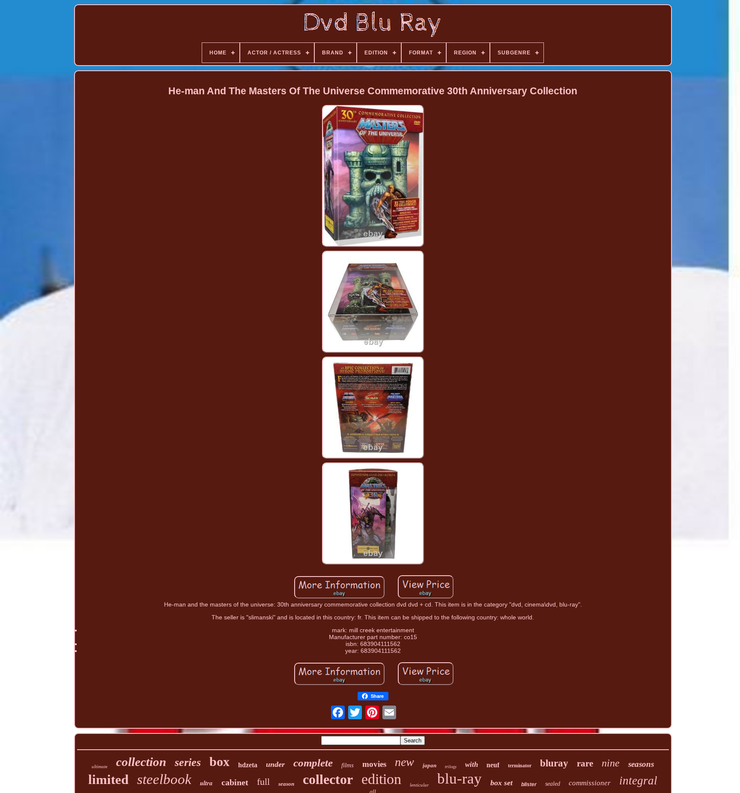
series (188, 762)
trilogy (451, 766)
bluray (554, 763)
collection (141, 762)
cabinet (234, 782)
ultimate (99, 766)
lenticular (419, 784)
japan (429, 765)
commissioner (590, 783)
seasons (641, 764)
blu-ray (459, 778)
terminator (519, 766)
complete (313, 763)
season (286, 784)
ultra (206, 782)
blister (529, 784)
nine (611, 763)
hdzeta (247, 765)
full (263, 781)
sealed (552, 784)
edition (381, 779)
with (471, 764)
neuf (492, 765)
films (347, 765)
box (219, 761)
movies (374, 764)
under (275, 764)
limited (108, 779)
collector (328, 779)
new (404, 762)
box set (501, 782)
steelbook (164, 779)
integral (638, 780)
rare (585, 763)
